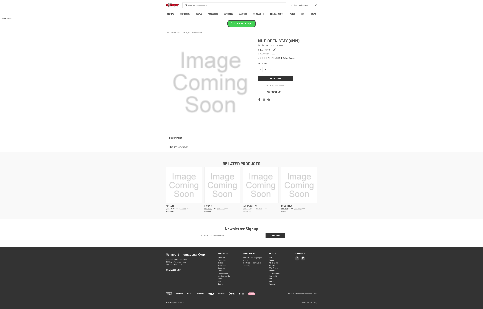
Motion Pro (273, 263)
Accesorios (213, 14)
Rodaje (199, 14)
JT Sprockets (274, 273)
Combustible (258, 14)
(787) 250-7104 (174, 270)
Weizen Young (312, 302)
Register (304, 5)
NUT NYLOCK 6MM (250, 206)
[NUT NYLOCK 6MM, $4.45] (260, 185)
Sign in (296, 5)
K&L (270, 279)
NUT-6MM (170, 206)
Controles (228, 14)
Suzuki (272, 271)
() (315, 5)
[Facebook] (259, 99)
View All (272, 284)
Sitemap (246, 265)
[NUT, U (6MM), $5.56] (299, 185)
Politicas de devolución (252, 263)
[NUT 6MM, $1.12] (222, 185)
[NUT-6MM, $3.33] (184, 185)
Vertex (271, 281)
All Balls (272, 265)
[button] (241, 23)
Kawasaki (273, 276)
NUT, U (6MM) (286, 206)
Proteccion (185, 14)
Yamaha (272, 258)
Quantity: (262, 64)
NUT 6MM (208, 206)
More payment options (276, 85)
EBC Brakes (273, 268)
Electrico (243, 14)
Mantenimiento (277, 14)
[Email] (264, 99)
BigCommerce (179, 302)
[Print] (268, 99)
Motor (292, 14)
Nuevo (313, 14)
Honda (271, 260)
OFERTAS (170, 14)
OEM (303, 14)
